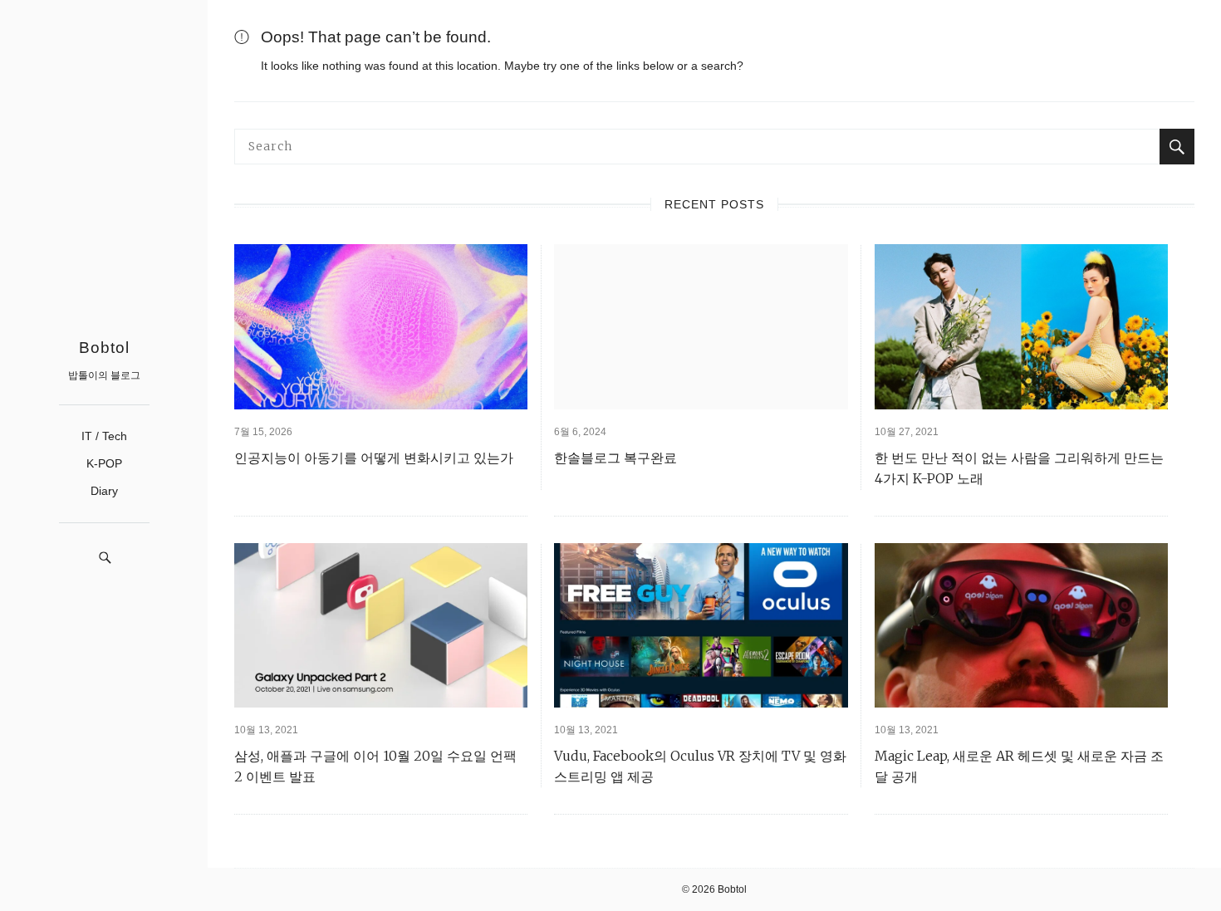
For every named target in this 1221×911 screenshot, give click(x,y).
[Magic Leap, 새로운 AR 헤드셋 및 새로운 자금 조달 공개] (1021, 625)
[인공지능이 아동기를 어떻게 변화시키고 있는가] (380, 326)
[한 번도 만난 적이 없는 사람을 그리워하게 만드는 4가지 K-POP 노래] (1021, 326)
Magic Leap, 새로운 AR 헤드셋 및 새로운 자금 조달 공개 (1019, 766)
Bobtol (104, 347)
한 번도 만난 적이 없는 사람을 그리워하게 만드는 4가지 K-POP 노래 (1019, 468)
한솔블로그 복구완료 (615, 457)
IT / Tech (104, 436)
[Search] (1177, 146)
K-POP (104, 463)
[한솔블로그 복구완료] (700, 326)
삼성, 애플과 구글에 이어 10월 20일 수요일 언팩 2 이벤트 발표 (375, 766)
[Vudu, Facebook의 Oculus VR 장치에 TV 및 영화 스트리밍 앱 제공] (700, 625)
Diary (104, 490)
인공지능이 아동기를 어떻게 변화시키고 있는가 (373, 457)
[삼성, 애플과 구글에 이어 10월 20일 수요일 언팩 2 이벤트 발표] (380, 625)
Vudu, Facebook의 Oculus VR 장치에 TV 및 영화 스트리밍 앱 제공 (700, 766)
